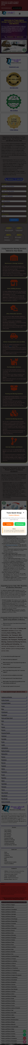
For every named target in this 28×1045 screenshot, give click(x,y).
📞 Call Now (8, 524)
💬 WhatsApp (20, 524)
